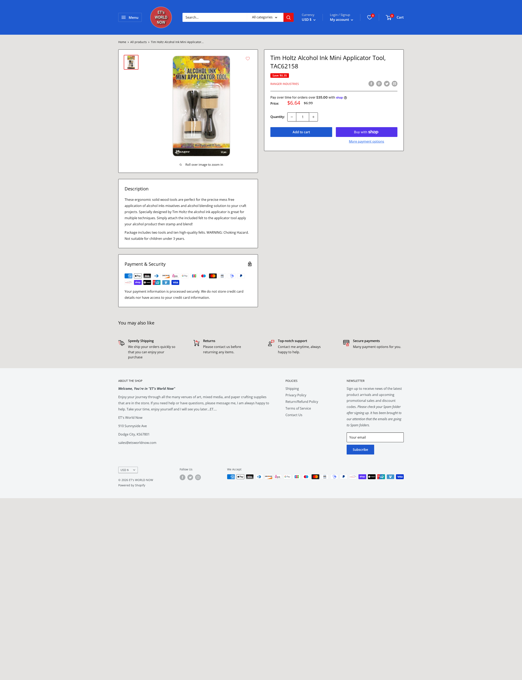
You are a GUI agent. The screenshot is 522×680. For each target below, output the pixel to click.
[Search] (288, 17)
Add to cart (301, 132)
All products (138, 42)
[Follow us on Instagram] (198, 477)
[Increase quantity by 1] (313, 117)
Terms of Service (298, 408)
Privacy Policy (295, 395)
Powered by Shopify (131, 485)
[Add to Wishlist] (248, 58)
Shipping (292, 388)
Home (122, 42)
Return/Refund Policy (301, 401)
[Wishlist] (369, 17)
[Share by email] (394, 83)
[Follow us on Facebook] (182, 477)
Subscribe (360, 449)
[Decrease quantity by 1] (292, 117)
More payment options (366, 141)
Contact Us (293, 415)
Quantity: (277, 116)
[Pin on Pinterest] (379, 83)
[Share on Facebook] (371, 83)
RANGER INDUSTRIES (284, 84)
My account (340, 19)
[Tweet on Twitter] (387, 83)
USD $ (125, 470)
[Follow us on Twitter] (190, 477)
